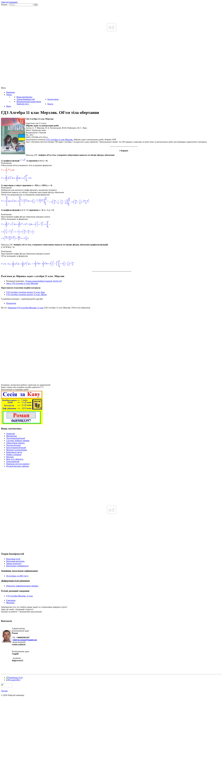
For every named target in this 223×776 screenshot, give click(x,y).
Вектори (10, 457)
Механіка (10, 603)
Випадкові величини (15, 561)
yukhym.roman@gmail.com (24, 640)
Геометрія (10, 433)
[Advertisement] (111, 67)
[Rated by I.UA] (6, 686)
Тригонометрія (12, 461)
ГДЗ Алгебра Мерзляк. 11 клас (19, 596)
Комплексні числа (14, 452)
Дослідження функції (15, 438)
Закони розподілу (14, 563)
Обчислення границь (15, 443)
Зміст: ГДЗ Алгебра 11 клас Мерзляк (22, 283)
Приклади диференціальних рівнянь (22, 586)
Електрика (10, 600)
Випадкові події (13, 559)
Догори (4, 691)
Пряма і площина (13, 454)
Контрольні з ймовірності (17, 566)
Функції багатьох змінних (17, 466)
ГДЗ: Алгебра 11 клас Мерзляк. (60, 139)
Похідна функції (13, 445)
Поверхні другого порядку (18, 464)
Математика (11, 436)
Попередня (11, 303)
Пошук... (5, 4)
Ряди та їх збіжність (14, 459)
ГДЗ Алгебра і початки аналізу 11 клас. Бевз (25, 292)
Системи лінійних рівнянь (17, 440)
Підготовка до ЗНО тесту (17, 576)
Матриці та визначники (16, 450)
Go (36, 5)
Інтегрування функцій (16, 447)
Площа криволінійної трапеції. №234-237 (44, 281)
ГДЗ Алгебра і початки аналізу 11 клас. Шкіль (26, 294)
